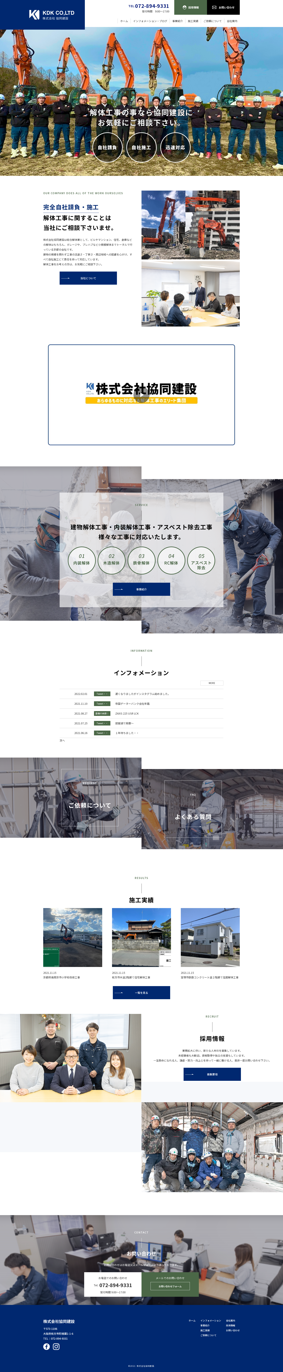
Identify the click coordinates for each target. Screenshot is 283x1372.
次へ (62, 740)
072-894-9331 (59, 1338)
